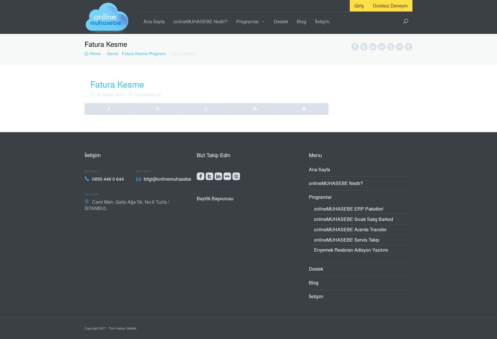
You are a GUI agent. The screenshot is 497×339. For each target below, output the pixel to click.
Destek (281, 21)
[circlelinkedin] (373, 48)
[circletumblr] (408, 48)
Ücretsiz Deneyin (390, 5)
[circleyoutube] (391, 48)
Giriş (359, 5)
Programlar (247, 21)
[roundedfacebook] (200, 177)
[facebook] (109, 109)
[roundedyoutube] (236, 177)
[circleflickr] (382, 48)
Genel (112, 53)
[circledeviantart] (400, 48)
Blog (301, 21)
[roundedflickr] (227, 177)
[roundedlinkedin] (218, 177)
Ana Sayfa (154, 21)
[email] (304, 109)
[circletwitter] (364, 48)
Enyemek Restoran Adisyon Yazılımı (351, 249)
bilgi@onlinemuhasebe (167, 179)
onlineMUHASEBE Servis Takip (346, 239)
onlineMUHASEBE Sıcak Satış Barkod (353, 219)
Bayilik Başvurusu (215, 198)
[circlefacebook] (355, 48)
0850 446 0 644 (108, 179)
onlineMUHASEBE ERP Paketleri (348, 208)
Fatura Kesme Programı (144, 53)
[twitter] (157, 109)
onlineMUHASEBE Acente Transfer (350, 229)
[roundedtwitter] (209, 177)
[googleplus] (206, 109)
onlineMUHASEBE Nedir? (200, 21)
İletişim (322, 21)
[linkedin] (255, 109)
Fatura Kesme (117, 84)
